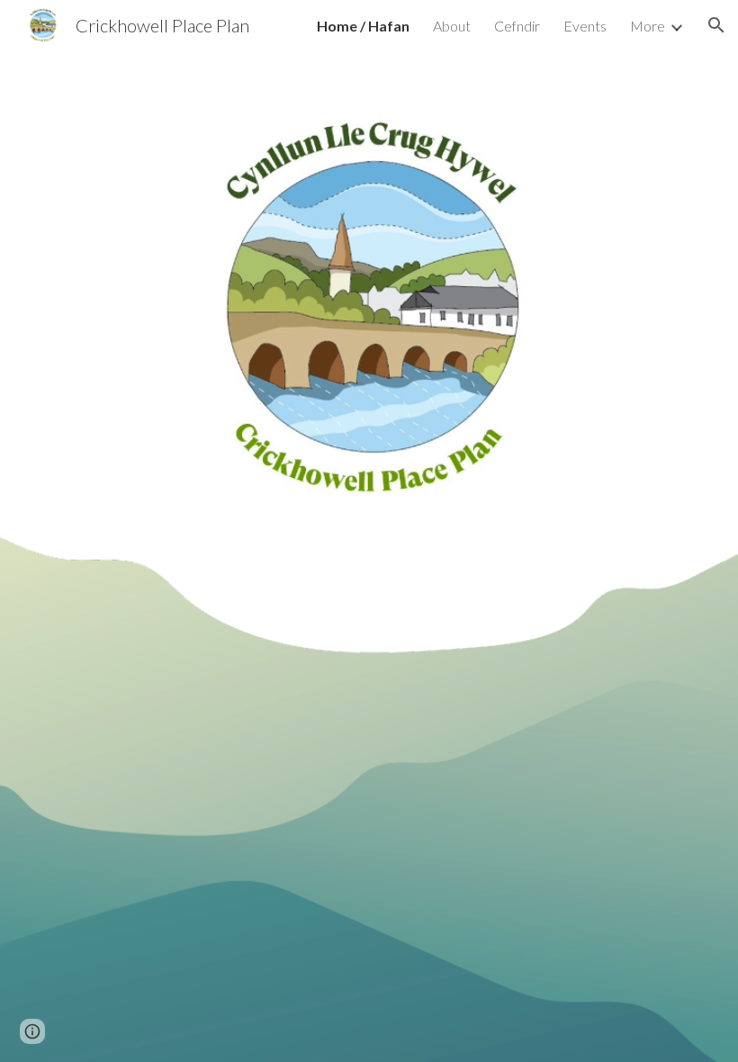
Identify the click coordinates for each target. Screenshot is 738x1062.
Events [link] (585, 25)
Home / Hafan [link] (363, 25)
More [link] (647, 25)
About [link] (452, 25)
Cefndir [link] (517, 25)
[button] (716, 25)
